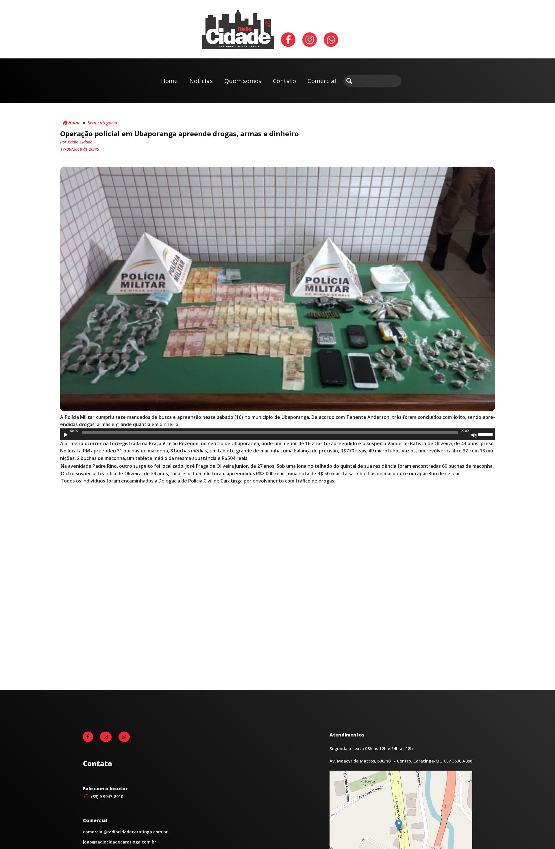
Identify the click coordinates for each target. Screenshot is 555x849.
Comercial (322, 81)
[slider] (486, 434)
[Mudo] (474, 435)
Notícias (201, 81)
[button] (398, 825)
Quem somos (242, 81)
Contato (284, 81)
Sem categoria (102, 122)
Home (169, 81)
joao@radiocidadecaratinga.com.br (119, 842)
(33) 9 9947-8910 (106, 796)
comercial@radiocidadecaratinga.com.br (125, 832)
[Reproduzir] (66, 435)
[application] (277, 434)
